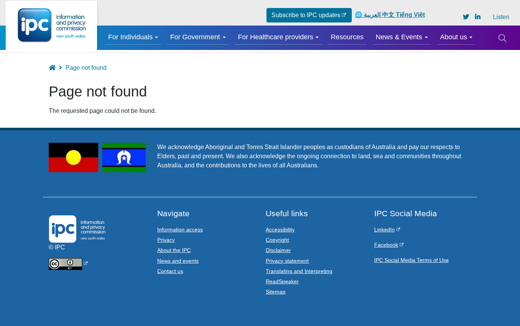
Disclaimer (278, 250)
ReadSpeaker (282, 281)
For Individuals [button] (130, 37)
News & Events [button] (399, 37)
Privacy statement (287, 261)
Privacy (166, 240)
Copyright (277, 240)
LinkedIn (384, 229)
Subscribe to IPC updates (305, 15)
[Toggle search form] (502, 38)
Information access (180, 229)
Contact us (170, 271)
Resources (347, 37)
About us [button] (453, 37)
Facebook (386, 245)
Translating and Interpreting (299, 271)
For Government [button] (195, 37)
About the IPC (174, 250)
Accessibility (280, 229)
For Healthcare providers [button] (275, 37)
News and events (178, 261)
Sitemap (276, 292)
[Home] (51, 25)
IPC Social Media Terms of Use (411, 260)
